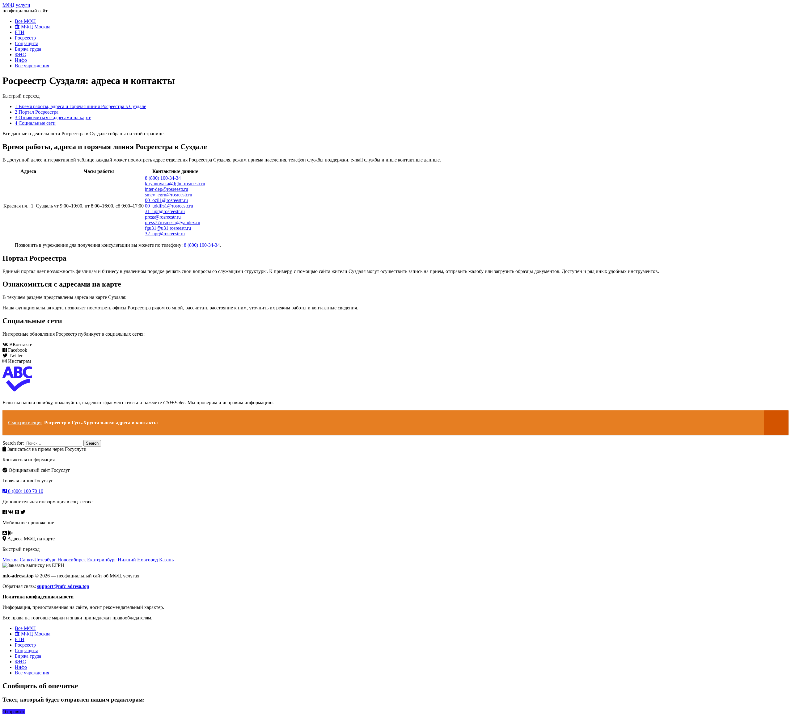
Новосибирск (71, 559)
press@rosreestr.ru (163, 217)
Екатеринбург (101, 559)
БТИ (19, 32)
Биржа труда (28, 49)
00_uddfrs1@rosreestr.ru (169, 205)
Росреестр (25, 37)
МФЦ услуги (16, 5)
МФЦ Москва (35, 26)
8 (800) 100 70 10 (25, 491)
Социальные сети (35, 123)
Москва (10, 559)
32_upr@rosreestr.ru (165, 233)
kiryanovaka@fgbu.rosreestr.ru (175, 183)
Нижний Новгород (138, 559)
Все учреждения (32, 65)
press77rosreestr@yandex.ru (172, 222)
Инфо (21, 60)
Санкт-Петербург (38, 559)
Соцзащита (26, 43)
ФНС (20, 54)
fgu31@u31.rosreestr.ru (168, 228)
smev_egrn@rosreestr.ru (168, 194)
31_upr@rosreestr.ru (165, 211)
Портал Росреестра (36, 112)
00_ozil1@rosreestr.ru (166, 200)
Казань (166, 559)
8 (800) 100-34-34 (163, 178)
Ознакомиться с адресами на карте (53, 117)
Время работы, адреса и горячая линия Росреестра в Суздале (80, 106)
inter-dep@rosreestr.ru (166, 189)
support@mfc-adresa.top (63, 586)
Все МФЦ (25, 21)
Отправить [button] (13, 711)
